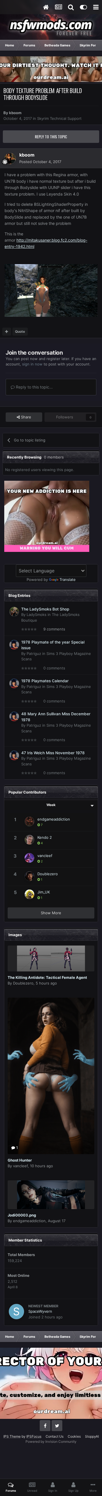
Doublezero (47, 874)
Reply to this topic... (34, 387)
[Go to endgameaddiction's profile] (29, 821)
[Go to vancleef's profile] (29, 858)
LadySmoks (36, 614)
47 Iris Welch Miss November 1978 (53, 753)
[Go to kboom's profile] (10, 158)
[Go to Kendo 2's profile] (29, 839)
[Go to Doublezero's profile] (29, 876)
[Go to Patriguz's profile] (14, 645)
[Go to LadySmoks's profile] (14, 612)
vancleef (44, 855)
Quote (20, 331)
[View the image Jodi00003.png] (51, 1194)
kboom (15, 112)
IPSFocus (33, 1436)
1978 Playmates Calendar (45, 681)
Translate (68, 579)
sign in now (32, 364)
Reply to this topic (51, 136)
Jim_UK (43, 892)
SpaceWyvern (40, 1311)
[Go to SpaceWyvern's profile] (16, 1311)
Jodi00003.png (22, 1215)
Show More (51, 913)
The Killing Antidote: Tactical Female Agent (47, 977)
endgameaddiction (53, 819)
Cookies (74, 1436)
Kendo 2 (44, 837)
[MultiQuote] (6, 332)
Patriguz (34, 653)
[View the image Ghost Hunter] (51, 1076)
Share (25, 417)
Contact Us (54, 1436)
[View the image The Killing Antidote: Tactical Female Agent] (51, 958)
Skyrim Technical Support (59, 118)
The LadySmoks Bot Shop (45, 609)
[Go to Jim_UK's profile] (29, 894)
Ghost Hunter (20, 1160)
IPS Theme (12, 1436)
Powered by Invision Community (51, 1441)
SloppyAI (92, 1436)
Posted (40, 161)
